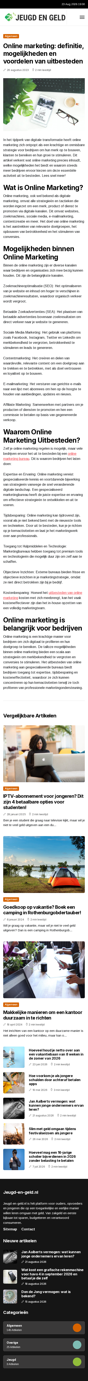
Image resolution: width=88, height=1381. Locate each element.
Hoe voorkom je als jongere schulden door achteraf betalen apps (55, 1080)
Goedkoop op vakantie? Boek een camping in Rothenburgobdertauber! (42, 909)
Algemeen (11, 36)
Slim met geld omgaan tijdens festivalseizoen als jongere (52, 1131)
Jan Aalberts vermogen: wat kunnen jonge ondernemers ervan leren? (56, 1105)
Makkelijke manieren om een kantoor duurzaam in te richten (42, 1015)
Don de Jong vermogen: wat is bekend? (46, 1294)
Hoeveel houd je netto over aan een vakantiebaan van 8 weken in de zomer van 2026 (56, 1054)
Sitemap (10, 1229)
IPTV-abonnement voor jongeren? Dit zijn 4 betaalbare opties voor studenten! (43, 801)
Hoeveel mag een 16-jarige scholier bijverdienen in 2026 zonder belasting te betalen (52, 1156)
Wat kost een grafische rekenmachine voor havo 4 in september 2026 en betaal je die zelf (52, 1274)
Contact (28, 1229)
